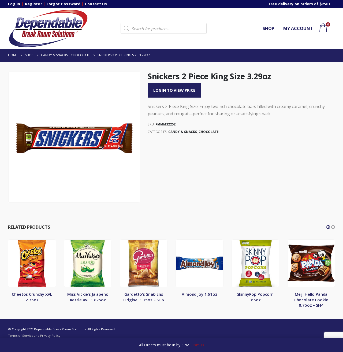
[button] (328, 227)
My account (298, 28)
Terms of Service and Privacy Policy (34, 336)
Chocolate (209, 131)
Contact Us (96, 3)
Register (33, 3)
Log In (14, 3)
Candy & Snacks (182, 131)
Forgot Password (63, 3)
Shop (268, 28)
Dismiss (197, 344)
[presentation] (9, 137)
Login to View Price (174, 90)
